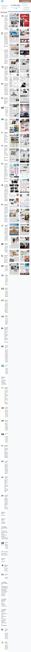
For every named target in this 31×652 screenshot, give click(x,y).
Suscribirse (26, 7)
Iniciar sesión (26, 9)
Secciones (5, 5)
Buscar (4, 8)
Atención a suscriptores (25, 4)
